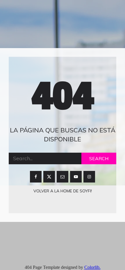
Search (98, 158)
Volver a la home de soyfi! (62, 191)
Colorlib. (92, 267)
